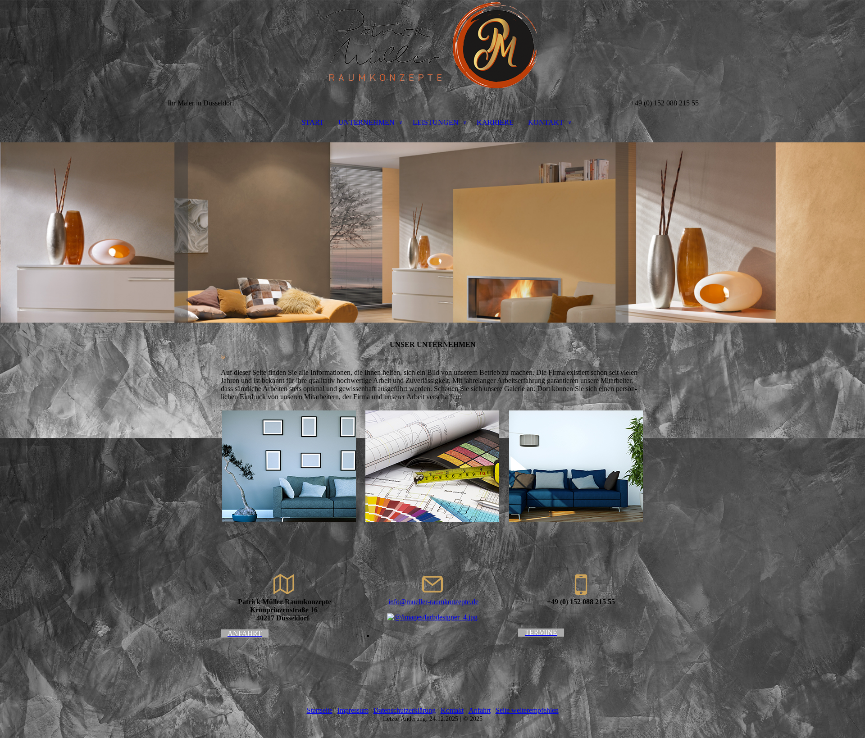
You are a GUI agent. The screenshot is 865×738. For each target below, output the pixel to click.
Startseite (319, 710)
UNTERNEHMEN (366, 122)
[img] (432, 45)
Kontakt (452, 710)
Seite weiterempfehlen (527, 710)
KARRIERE (495, 122)
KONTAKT (546, 122)
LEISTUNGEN (436, 122)
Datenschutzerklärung (404, 710)
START (312, 122)
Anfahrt (480, 710)
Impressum (353, 710)
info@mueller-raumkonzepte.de (433, 602)
